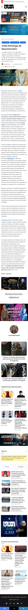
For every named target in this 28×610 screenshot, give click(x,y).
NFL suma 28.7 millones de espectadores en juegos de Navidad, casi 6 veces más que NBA (18, 491)
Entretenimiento (10, 39)
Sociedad (23, 42)
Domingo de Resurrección (14, 294)
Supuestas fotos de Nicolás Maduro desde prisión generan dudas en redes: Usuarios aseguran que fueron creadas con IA (7, 583)
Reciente (20, 466)
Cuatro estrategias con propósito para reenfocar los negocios (18, 482)
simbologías (10, 158)
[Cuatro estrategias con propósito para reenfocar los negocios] (6, 483)
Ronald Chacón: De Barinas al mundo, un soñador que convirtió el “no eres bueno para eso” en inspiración (21, 402)
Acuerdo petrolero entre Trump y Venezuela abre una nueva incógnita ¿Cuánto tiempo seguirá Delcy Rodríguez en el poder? (20, 559)
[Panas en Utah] (9, 6)
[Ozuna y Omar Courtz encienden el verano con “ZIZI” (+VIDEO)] (7, 414)
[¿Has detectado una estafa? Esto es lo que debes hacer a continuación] (21, 573)
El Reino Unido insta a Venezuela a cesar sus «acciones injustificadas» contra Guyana (18, 474)
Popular (7, 466)
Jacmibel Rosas (7, 64)
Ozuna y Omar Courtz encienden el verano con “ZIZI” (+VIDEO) (7, 421)
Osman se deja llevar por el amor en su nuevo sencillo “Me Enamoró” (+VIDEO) (7, 401)
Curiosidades (5, 42)
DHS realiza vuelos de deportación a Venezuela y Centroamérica (18, 508)
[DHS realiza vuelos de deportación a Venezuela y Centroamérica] (6, 509)
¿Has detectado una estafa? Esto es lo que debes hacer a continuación (21, 580)
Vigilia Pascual (14, 297)
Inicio (4, 39)
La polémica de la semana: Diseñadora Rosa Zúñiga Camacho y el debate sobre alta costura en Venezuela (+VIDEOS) (21, 423)
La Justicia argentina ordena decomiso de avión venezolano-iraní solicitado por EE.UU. (18, 500)
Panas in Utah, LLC (13, 599)
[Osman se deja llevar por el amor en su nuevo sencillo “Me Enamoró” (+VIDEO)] (7, 394)
